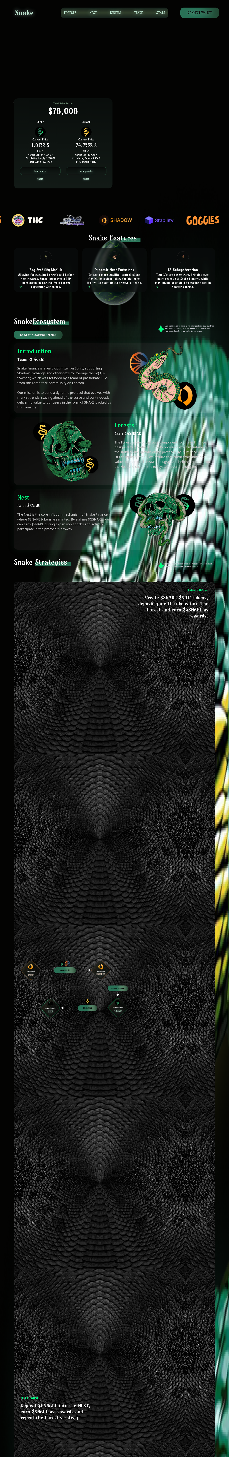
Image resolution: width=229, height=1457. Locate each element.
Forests (70, 13)
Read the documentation (38, 335)
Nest (93, 13)
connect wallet (200, 13)
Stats (160, 13)
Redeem (115, 13)
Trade (138, 13)
